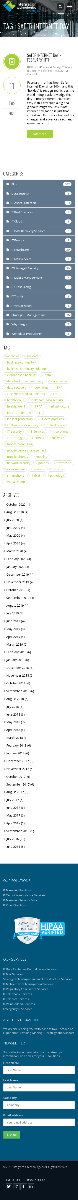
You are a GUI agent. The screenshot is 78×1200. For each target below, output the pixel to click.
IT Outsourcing (21, 287)
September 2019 (17, 598)
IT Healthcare (20, 250)
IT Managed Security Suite (20, 900)
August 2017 (15, 792)
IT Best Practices (22, 212)
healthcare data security (46, 400)
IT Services (37, 431)
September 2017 (17, 784)
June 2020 (13, 528)
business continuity (20, 362)
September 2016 (17, 831)
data (48, 375)
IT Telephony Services (17, 994)
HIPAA (38, 406)
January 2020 (15, 567)
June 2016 (13, 846)
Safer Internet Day (52, 71)
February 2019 (16, 652)
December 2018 (17, 668)
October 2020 (16, 504)
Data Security (20, 193)
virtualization (16, 482)
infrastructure (59, 406)
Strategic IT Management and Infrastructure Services (37, 979)
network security (18, 463)
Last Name (10, 1080)
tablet (36, 475)
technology (56, 475)
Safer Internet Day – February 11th (44, 57)
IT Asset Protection (23, 203)
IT (40, 413)
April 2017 (13, 823)
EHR (59, 387)
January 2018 (15, 753)
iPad (10, 413)
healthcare (14, 400)
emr (55, 394)
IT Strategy (15, 438)
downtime (41, 387)
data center (59, 381)
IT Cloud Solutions (15, 905)
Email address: (13, 1115)
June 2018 (13, 714)
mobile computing (19, 444)
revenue (38, 469)
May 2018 (13, 722)
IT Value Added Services (19, 1004)
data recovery (16, 387)
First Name (11, 1063)
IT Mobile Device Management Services (29, 984)
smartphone (15, 475)
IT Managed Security (24, 268)
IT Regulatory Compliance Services (25, 989)
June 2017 (13, 807)
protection (64, 463)
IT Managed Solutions (17, 890)
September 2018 (17, 691)
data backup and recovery (25, 381)
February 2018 (16, 745)
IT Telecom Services (16, 999)
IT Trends (17, 296)
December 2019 (17, 574)
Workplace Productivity (26, 334)
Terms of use (11, 1180)
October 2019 (16, 590)
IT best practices (52, 419)
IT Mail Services (21, 259)
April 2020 (13, 543)
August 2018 (15, 699)
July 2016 (12, 839)
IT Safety (67, 67)
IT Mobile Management (26, 277)
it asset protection (20, 419)
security (57, 469)
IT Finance (17, 240)
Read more (38, 134)
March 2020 (14, 551)
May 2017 (13, 815)
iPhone (26, 413)
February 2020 (16, 559)
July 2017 (12, 800)
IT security (33, 71)
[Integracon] (21, 6)
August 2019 (15, 605)
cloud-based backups (22, 375)
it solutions (60, 431)
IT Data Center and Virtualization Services (30, 969)
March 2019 (14, 644)
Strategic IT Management (28, 315)
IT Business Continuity (22, 425)
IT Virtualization (21, 306)
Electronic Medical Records (26, 394)
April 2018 (13, 730)
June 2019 (13, 621)
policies (43, 463)
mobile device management (26, 450)
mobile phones (17, 457)
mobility (41, 457)
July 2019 (12, 613)
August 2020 (15, 512)
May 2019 (13, 629)
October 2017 (16, 777)
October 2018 (16, 683)
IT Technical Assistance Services (24, 895)
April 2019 (13, 637)
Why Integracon (21, 324)
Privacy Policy (36, 1180)
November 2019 (17, 582)
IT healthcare (55, 425)
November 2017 (17, 769)
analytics (13, 356)
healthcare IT (16, 406)
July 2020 (12, 520)
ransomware (16, 469)
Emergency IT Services (17, 1009)
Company (10, 1098)
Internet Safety (51, 67)
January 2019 (15, 660)
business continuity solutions (27, 369)
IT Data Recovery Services (28, 231)
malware (58, 438)
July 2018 (12, 707)
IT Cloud (16, 221)
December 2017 (17, 761)
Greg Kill (32, 74)
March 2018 (14, 738)
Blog (33, 67)
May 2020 (13, 535)
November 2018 (17, 675)
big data (33, 356)
